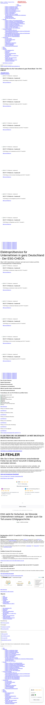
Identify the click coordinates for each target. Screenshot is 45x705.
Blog (4, 47)
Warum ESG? (7, 51)
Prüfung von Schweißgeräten (10, 11)
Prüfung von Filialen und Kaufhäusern (12, 24)
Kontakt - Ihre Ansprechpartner (11, 58)
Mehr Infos (40, 577)
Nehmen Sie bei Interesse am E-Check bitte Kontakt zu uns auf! (12, 560)
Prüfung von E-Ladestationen (10, 9)
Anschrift (6, 601)
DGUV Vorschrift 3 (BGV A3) (17, 31)
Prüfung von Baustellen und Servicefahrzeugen (14, 25)
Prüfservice (19, 5)
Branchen (4, 19)
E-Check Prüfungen (12, 540)
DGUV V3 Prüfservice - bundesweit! (10, 242)
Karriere (4, 48)
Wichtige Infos (5, 37)
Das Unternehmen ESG (9, 50)
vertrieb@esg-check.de (21, 2)
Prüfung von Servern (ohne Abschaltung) (12, 10)
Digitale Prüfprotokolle (10, 18)
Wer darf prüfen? (8, 40)
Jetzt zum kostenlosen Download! (9, 474)
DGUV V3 (26, 539)
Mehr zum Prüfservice (7, 82)
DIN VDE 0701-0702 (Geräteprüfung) (12, 35)
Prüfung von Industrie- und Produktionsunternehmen (15, 21)
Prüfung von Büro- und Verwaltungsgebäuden (13, 20)
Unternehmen (28, 545)
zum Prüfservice (3, 410)
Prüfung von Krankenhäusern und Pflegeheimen (14, 22)
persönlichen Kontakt (8, 546)
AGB (4, 596)
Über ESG (5, 49)
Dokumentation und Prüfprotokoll (11, 46)
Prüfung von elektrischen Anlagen (11, 6)
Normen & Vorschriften (7, 28)
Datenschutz (5, 597)
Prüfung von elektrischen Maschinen (12, 8)
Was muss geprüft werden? (10, 39)
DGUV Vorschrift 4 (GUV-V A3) (17, 33)
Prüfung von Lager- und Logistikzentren (12, 27)
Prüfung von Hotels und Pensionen (11, 26)
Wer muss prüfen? (8, 38)
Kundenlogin (5, 599)
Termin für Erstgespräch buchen (11, 60)
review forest (40, 697)
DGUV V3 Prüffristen (9, 44)
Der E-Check (7, 41)
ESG (18, 4)
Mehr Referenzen (3, 406)
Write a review (36, 699)
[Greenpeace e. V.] (5, 626)
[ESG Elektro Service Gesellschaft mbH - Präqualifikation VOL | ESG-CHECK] (4, 622)
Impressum (5, 598)
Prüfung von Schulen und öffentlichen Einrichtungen (15, 23)
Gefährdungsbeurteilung (9, 43)
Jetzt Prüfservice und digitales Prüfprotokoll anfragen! (11, 450)
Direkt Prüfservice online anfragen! (6, 478)
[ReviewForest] (4, 628)
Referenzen (7, 52)
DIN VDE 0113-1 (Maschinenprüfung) (12, 36)
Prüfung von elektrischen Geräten (11, 7)
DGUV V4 (39, 539)
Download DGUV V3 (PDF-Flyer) (11, 56)
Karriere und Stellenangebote (10, 54)
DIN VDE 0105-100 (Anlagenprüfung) (12, 34)
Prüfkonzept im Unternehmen (10, 42)
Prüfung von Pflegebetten (10, 13)
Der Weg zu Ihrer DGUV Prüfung (15, 15)
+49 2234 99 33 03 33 (21, 1)
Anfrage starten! (8, 603)
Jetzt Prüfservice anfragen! (8, 62)
